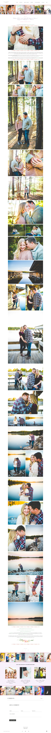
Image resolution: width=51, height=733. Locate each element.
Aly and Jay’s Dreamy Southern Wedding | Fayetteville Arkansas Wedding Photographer (11, 675)
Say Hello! (43, 2)
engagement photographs (29, 24)
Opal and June (25, 634)
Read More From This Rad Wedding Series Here (25, 631)
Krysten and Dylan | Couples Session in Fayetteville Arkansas (40, 675)
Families (28, 628)
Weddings (32, 2)
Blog (46, 2)
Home (17, 2)
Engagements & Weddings (27, 21)
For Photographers (37, 2)
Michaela (21, 633)
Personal (31, 628)
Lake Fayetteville (39, 57)
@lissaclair (25, 728)
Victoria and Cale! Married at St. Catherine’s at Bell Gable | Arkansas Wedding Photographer (25, 675)
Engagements (22, 21)
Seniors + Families (26, 2)
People (26, 637)
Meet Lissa (21, 2)
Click (19, 637)
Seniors (26, 628)
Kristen (18, 633)
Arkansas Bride (22, 637)
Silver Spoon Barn (37, 58)
